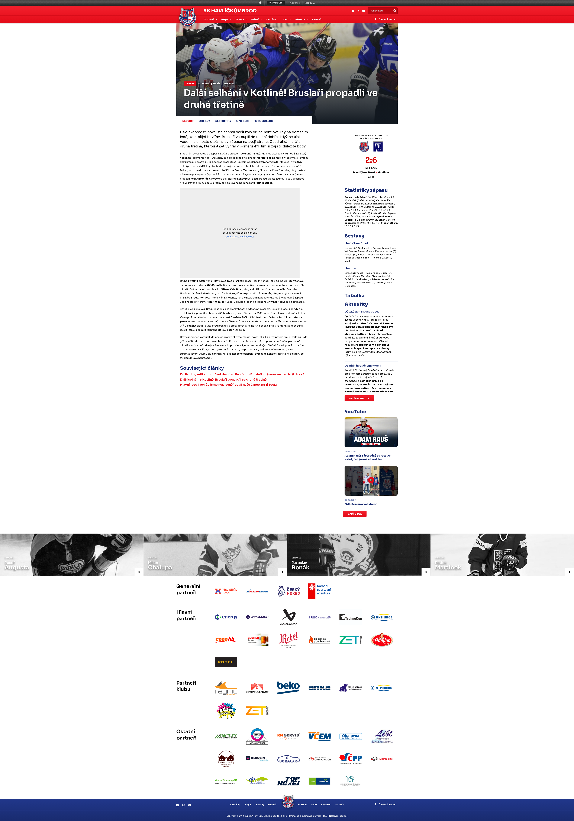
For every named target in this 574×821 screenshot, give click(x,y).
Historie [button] (300, 19)
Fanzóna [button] (271, 19)
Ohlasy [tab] (204, 121)
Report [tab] (188, 121)
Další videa (355, 514)
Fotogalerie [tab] (263, 121)
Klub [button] (286, 19)
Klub (314, 804)
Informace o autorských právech (305, 816)
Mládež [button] (255, 19)
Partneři (317, 19)
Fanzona (302, 804)
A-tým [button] (225, 19)
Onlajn (242, 121)
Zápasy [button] (240, 19)
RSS (325, 816)
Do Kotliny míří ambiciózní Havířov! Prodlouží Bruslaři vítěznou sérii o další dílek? (242, 374)
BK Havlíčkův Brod (230, 11)
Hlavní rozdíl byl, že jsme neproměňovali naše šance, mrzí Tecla (228, 385)
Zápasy (190, 83)
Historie (325, 804)
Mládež (272, 804)
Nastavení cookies (338, 816)
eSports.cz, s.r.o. (279, 816)
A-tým (248, 804)
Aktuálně (235, 804)
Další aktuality (359, 398)
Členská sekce (387, 19)
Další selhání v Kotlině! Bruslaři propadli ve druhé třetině (223, 379)
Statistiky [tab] (223, 121)
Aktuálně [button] (209, 19)
